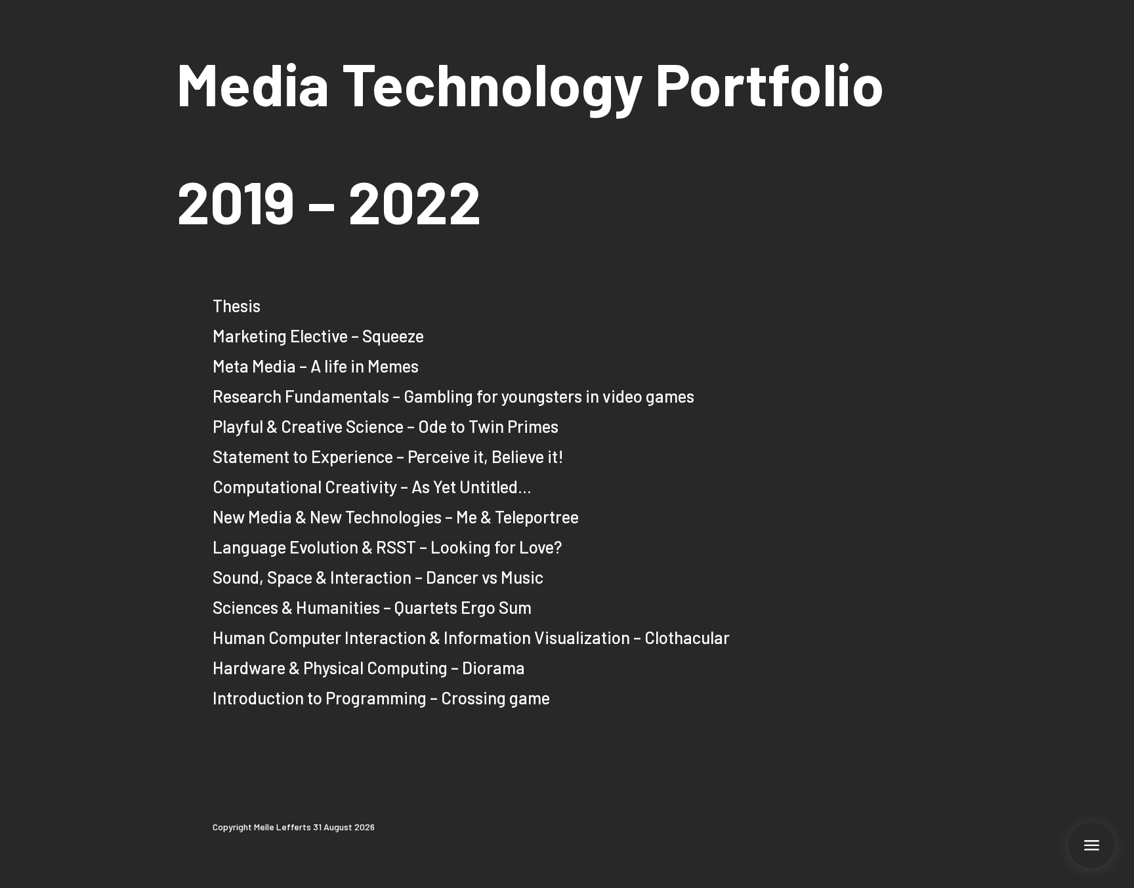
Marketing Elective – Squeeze (318, 335)
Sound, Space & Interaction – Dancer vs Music (378, 577)
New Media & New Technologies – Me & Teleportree (396, 516)
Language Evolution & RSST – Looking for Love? (387, 546)
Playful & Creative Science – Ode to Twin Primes (385, 426)
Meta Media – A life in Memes (316, 365)
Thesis (237, 305)
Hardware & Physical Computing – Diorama (369, 667)
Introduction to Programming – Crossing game (381, 697)
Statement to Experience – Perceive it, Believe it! (388, 456)
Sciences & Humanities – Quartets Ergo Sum (372, 607)
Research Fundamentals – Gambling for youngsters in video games (453, 396)
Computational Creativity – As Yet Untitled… (372, 486)
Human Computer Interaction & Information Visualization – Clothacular (471, 637)
